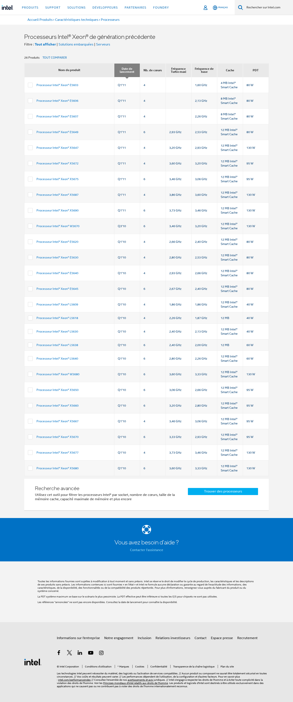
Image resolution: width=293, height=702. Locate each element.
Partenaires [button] (135, 7)
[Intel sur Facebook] (58, 653)
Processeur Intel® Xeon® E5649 (57, 132)
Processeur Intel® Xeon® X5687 (57, 195)
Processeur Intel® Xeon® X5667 (57, 421)
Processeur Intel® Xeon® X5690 (57, 210)
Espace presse (222, 638)
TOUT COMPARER (54, 57)
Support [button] (52, 7)
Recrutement (247, 638)
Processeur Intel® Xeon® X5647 (57, 148)
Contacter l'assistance (146, 550)
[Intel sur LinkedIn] (80, 653)
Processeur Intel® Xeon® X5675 (57, 179)
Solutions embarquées (76, 44)
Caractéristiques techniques (76, 20)
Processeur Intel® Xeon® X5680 (57, 468)
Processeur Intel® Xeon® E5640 (57, 273)
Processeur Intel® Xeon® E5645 (57, 289)
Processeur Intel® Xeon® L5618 (57, 318)
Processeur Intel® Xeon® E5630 (57, 257)
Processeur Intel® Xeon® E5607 (57, 116)
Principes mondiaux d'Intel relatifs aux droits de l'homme (135, 683)
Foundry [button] (161, 7)
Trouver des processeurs (223, 491)
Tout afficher (45, 44)
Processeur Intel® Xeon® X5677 (57, 452)
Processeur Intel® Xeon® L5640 (57, 358)
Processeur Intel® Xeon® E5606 (57, 101)
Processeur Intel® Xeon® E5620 (57, 242)
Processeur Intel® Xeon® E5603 (57, 85)
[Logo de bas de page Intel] (32, 662)
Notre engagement (118, 638)
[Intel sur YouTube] (90, 653)
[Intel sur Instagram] (101, 653)
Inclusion (144, 638)
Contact (201, 638)
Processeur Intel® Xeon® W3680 (57, 374)
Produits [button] (30, 7)
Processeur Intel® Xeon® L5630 (57, 331)
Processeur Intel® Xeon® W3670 (57, 226)
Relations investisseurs (173, 638)
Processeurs (110, 20)
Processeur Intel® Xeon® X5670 (57, 437)
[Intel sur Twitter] (69, 653)
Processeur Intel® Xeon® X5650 (57, 390)
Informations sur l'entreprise (78, 638)
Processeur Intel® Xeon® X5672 (57, 163)
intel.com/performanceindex (74, 679)
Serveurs (103, 44)
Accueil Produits (40, 20)
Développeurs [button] (105, 7)
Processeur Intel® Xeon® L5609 (57, 304)
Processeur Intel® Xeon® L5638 (57, 345)
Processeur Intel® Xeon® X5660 (57, 405)
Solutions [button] (76, 7)
